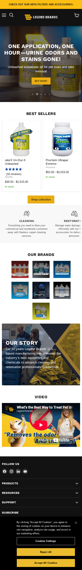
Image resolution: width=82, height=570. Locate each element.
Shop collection (41, 199)
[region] (41, 543)
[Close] (76, 523)
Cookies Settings (45, 541)
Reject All (45, 552)
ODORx (9, 177)
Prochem (50, 167)
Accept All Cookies (45, 562)
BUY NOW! (41, 80)
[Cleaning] (27, 224)
